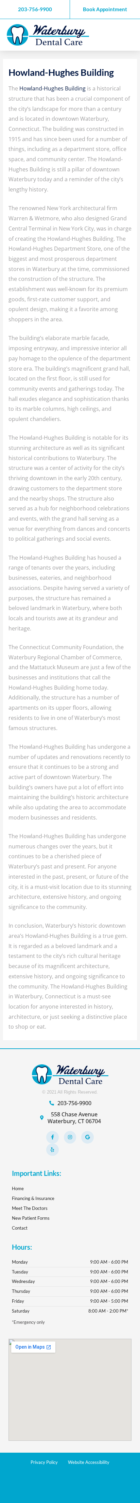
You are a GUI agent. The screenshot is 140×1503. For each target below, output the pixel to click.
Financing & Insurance (33, 1198)
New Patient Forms (31, 1218)
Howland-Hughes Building (52, 88)
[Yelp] (52, 1150)
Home (18, 1188)
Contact (20, 1228)
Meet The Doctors (30, 1208)
